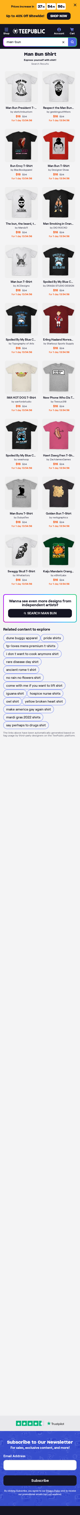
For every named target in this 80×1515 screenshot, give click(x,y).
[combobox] (35, 42)
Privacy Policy (53, 1491)
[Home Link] (29, 31)
